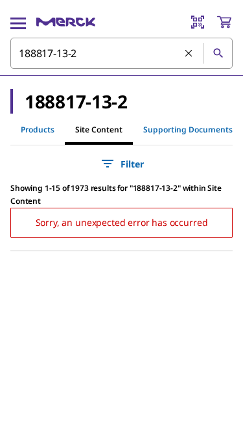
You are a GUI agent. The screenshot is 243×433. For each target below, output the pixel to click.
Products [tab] (37, 129)
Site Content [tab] (98, 129)
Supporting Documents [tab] (188, 129)
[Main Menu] (18, 22)
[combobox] (121, 53)
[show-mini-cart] (224, 22)
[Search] (217, 53)
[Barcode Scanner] (197, 22)
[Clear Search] (189, 54)
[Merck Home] (65, 22)
